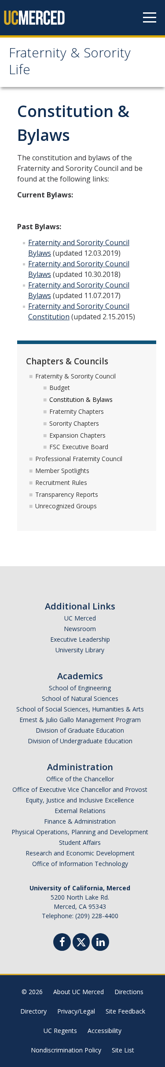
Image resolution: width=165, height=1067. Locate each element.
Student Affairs (80, 842)
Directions (128, 992)
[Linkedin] (100, 943)
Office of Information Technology (80, 863)
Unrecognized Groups (66, 506)
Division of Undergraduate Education (80, 741)
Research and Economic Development (80, 853)
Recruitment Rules (61, 482)
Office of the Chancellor (80, 779)
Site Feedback (125, 1011)
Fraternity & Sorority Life (70, 63)
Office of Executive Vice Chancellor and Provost (79, 789)
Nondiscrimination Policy (66, 1050)
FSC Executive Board (78, 447)
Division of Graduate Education (80, 730)
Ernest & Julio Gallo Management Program (80, 719)
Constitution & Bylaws (81, 399)
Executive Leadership (80, 639)
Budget (59, 387)
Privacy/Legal (76, 1011)
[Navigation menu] (149, 17)
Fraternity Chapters (76, 411)
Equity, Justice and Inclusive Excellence (80, 800)
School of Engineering (80, 688)
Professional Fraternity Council (78, 458)
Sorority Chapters (74, 423)
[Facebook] (62, 943)
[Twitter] (81, 941)
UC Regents (60, 1030)
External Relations (80, 810)
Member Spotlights (62, 470)
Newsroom (80, 628)
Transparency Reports (66, 494)
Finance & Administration (80, 821)
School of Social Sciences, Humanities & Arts (80, 709)
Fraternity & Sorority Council (75, 376)
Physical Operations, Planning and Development (79, 832)
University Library (79, 650)
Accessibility (104, 1030)
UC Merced (80, 618)
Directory (33, 1011)
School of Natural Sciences (80, 698)
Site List (123, 1050)
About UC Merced (78, 992)
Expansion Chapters (77, 435)
